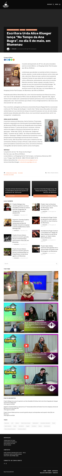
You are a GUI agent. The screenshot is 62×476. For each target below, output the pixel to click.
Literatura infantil (22, 429)
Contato (55, 472)
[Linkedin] (9, 60)
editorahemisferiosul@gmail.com (28, 160)
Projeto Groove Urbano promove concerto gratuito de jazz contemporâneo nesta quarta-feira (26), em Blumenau (20, 238)
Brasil (49, 172)
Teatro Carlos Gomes (25, 423)
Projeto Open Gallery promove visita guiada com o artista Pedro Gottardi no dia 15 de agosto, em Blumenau (49, 248)
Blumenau (7, 423)
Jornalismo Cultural (12, 29)
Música (40, 426)
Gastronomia (47, 426)
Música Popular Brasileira (10, 429)
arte (12, 423)
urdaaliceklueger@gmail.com (28, 162)
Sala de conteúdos (46, 472)
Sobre (49, 471)
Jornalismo (21, 426)
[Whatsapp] (11, 60)
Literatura (34, 426)
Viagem (27, 426)
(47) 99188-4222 (14, 455)
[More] (14, 60)
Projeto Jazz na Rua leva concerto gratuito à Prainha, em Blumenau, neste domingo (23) (49, 206)
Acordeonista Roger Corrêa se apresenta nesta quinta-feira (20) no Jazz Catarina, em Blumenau (49, 220)
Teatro (15, 426)
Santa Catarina (55, 172)
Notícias (22, 29)
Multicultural (35, 423)
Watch (26, 282)
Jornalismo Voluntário (45, 423)
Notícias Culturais (32, 29)
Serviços (55, 471)
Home (44, 471)
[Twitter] (7, 60)
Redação (14, 48)
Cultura (17, 423)
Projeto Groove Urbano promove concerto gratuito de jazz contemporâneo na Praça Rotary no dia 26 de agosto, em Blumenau (20, 252)
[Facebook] (5, 60)
